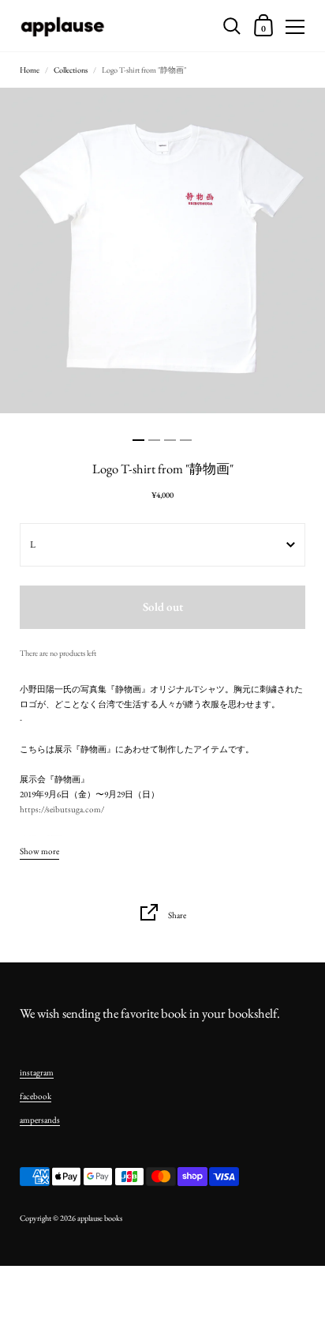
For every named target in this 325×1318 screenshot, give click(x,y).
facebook (35, 1095)
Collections (71, 70)
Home (29, 70)
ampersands (40, 1119)
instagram (37, 1072)
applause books (99, 1218)
